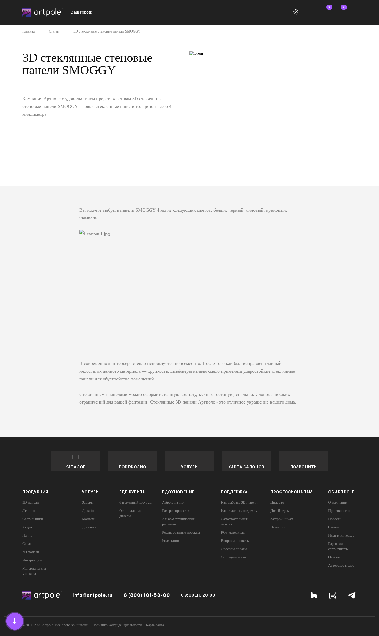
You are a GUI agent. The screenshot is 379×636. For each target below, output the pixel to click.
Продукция (35, 492)
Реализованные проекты (181, 532)
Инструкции (32, 560)
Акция (27, 527)
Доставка (89, 527)
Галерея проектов (175, 511)
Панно (27, 535)
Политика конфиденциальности (117, 625)
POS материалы (233, 532)
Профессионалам (291, 492)
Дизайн (88, 511)
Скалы (27, 544)
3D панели (30, 502)
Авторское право (341, 565)
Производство (339, 511)
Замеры (87, 502)
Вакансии (277, 527)
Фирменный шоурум (135, 502)
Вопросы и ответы (235, 541)
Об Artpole (341, 492)
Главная (28, 31)
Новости (334, 519)
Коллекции (170, 541)
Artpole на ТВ (173, 502)
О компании (337, 502)
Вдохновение (178, 492)
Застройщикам (281, 519)
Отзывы (334, 557)
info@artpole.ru (93, 595)
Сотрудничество (233, 557)
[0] (325, 12)
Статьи (54, 31)
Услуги (189, 467)
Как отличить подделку (239, 511)
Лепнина (29, 511)
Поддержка (234, 492)
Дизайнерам (280, 511)
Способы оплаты (234, 549)
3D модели (30, 552)
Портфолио (132, 467)
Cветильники (32, 519)
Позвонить (303, 467)
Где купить (132, 492)
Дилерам (277, 502)
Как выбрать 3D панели (239, 502)
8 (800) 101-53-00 (147, 595)
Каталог (75, 467)
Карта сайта (155, 625)
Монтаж (88, 519)
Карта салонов (246, 467)
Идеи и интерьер (341, 535)
